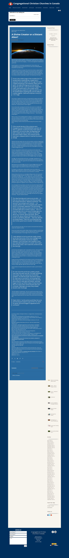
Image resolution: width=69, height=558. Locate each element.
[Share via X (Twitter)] (14, 358)
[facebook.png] (58, 10)
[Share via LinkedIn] (17, 358)
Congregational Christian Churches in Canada (36, 3)
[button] (54, 544)
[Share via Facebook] (12, 358)
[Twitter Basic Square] (49, 515)
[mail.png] (60, 10)
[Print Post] (22, 358)
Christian (49, 505)
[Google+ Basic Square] (51, 515)
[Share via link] (20, 358)
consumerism (49, 507)
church (52, 505)
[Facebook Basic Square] (48, 515)
